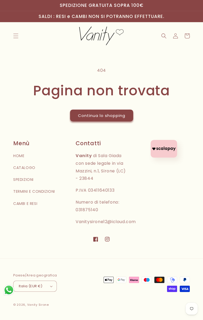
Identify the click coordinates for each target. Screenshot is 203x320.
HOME (18, 155)
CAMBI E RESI (25, 203)
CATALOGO (24, 167)
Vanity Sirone (38, 305)
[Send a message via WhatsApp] (9, 290)
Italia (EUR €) (31, 286)
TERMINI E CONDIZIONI (34, 191)
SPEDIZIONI (23, 179)
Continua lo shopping (101, 115)
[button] (16, 36)
